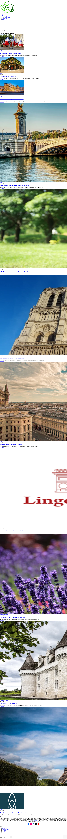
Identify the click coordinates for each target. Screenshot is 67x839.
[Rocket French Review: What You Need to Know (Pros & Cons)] (12, 808)
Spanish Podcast (7, 17)
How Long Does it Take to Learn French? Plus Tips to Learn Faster (14, 185)
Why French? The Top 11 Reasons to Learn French (11, 444)
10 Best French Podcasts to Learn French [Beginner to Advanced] (14, 271)
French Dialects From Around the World (8, 76)
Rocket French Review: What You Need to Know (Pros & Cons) (13, 812)
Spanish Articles (7, 16)
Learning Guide (5, 614)
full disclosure (35, 820)
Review (1, 527)
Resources (3, 15)
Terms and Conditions (5, 829)
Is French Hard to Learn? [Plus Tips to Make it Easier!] (12, 99)
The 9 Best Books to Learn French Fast (8, 703)
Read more (2, 56)
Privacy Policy (4, 828)
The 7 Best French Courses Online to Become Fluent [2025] (12, 617)
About (3, 19)
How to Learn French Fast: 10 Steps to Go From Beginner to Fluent (14, 789)
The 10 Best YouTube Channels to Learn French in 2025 (12, 358)
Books (1, 700)
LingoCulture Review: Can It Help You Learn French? (12, 530)
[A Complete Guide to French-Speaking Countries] (12, 49)
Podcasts (1, 268)
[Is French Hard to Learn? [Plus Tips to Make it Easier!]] (12, 95)
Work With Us (4, 832)
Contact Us (4, 831)
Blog (1, 50)
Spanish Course (4, 14)
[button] (11, 837)
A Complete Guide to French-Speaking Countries (10, 53)
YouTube (1, 355)
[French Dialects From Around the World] (12, 72)
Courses (1, 614)
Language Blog (4, 18)
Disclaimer (4, 830)
